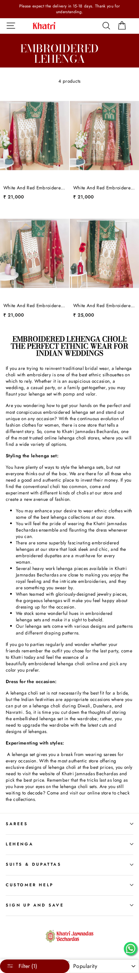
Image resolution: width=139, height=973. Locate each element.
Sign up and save (35, 905)
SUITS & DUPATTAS (33, 864)
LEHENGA (19, 844)
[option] (69, 9)
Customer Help (30, 885)
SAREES (17, 824)
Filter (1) (27, 966)
